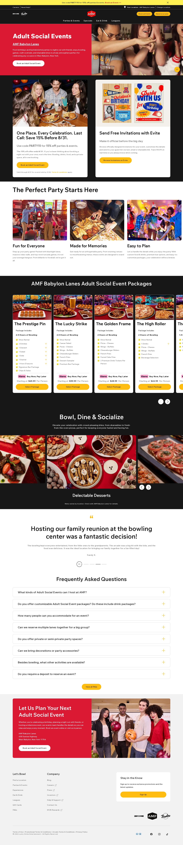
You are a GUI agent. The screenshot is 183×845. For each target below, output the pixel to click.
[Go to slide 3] (98, 564)
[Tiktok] (167, 834)
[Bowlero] (24, 14)
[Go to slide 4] (104, 564)
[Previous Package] (161, 401)
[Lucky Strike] (16, 14)
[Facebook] (151, 834)
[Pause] (177, 69)
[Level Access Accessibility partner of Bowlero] (138, 834)
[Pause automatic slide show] (79, 564)
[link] (144, 14)
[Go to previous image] (142, 487)
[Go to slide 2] (92, 564)
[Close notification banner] (168, 2)
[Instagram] (159, 834)
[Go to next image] (148, 487)
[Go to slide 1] (86, 564)
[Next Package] (167, 401)
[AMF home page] (91, 13)
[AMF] (152, 816)
